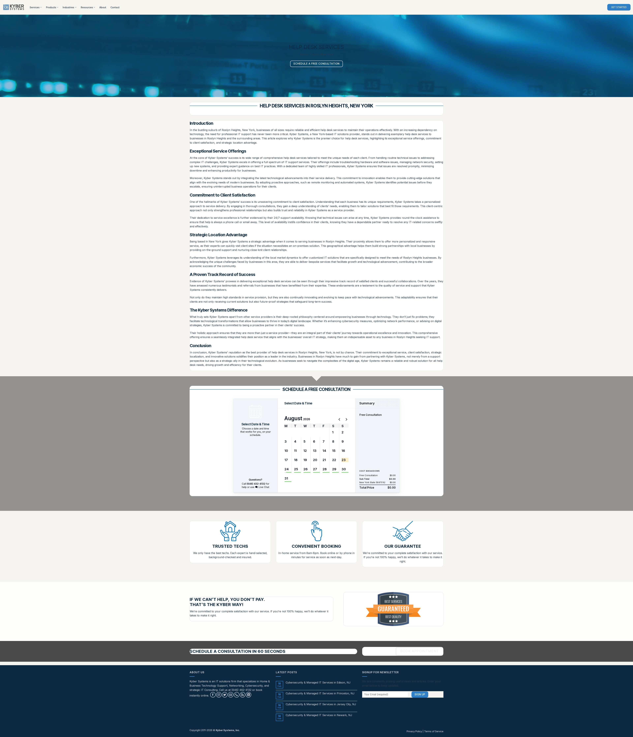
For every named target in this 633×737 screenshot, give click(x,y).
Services (35, 7)
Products (51, 7)
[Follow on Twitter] (224, 694)
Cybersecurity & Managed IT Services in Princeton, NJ (320, 693)
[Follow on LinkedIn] (248, 694)
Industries (68, 7)
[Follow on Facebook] (213, 694)
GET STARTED (619, 7)
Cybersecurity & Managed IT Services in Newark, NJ (319, 715)
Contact (115, 7)
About (102, 7)
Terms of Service (433, 731)
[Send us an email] (230, 694)
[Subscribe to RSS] (242, 694)
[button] (286, 432)
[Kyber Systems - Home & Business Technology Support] (13, 7)
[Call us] (236, 694)
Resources (87, 7)
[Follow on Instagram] (219, 694)
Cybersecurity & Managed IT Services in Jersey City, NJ (321, 704)
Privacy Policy (414, 731)
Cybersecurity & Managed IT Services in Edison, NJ (318, 682)
